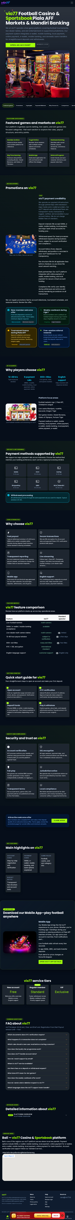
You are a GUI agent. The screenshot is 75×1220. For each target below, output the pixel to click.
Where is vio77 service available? (20, 1064)
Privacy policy (34, 1202)
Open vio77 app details (50, 962)
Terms (32, 1199)
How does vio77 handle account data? (22, 1054)
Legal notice (33, 1204)
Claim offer (59, 820)
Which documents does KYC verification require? (26, 1035)
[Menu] (72, 3)
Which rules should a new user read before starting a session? (31, 1044)
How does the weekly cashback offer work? (24, 1078)
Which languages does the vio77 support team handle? (28, 1088)
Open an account (20, 45)
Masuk (56, 1215)
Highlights (29, 105)
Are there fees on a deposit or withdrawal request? (27, 1068)
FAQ (46, 1204)
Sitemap (47, 1206)
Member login (42, 44)
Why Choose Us (53, 105)
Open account (49, 1197)
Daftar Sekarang (42, 1215)
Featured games (8, 105)
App (46, 1202)
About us (32, 1197)
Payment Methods (40, 105)
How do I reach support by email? (20, 1059)
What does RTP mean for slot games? (22, 1073)
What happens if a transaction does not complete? (27, 1039)
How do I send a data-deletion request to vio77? (26, 1083)
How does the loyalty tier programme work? (24, 1049)
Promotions (19, 105)
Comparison (65, 105)
